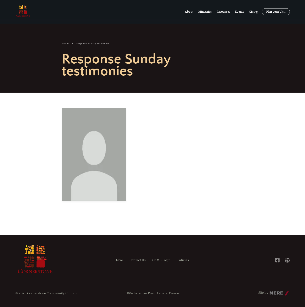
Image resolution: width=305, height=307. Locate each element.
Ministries (205, 11)
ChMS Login (161, 260)
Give (119, 260)
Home (65, 43)
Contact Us (137, 260)
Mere (273, 292)
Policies (183, 260)
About (189, 11)
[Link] (287, 260)
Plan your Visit (275, 11)
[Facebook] (277, 260)
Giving (253, 11)
